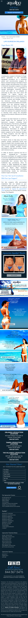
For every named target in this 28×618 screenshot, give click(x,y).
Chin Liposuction (6, 539)
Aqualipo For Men (7, 522)
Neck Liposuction (6, 541)
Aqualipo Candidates (8, 520)
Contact (4, 528)
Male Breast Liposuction (8, 545)
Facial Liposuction (7, 535)
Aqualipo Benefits (7, 516)
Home (3, 37)
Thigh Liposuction (6, 542)
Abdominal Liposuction (8, 536)
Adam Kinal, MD (6, 499)
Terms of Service (15, 616)
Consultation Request (8, 526)
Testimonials (5, 502)
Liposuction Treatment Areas (9, 533)
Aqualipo (4, 511)
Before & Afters (6, 523)
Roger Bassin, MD (6, 497)
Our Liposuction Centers (8, 495)
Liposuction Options (7, 551)
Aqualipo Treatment (7, 518)
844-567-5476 (14, 10)
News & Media (5, 500)
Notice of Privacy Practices (12, 607)
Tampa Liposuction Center (9, 505)
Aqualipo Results (7, 519)
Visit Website (12, 71)
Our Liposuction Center (13, 37)
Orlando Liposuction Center (9, 503)
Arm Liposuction (6, 544)
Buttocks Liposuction (8, 547)
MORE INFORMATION (10, 247)
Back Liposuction (6, 538)
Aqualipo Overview (7, 513)
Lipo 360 (4, 557)
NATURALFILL (7, 291)
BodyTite (5, 554)
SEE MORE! (14, 275)
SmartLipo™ (5, 555)
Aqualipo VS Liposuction (8, 515)
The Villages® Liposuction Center (11, 506)
